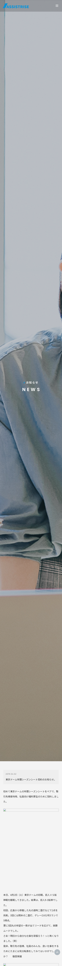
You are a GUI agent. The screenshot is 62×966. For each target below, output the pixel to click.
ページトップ (57, 952)
